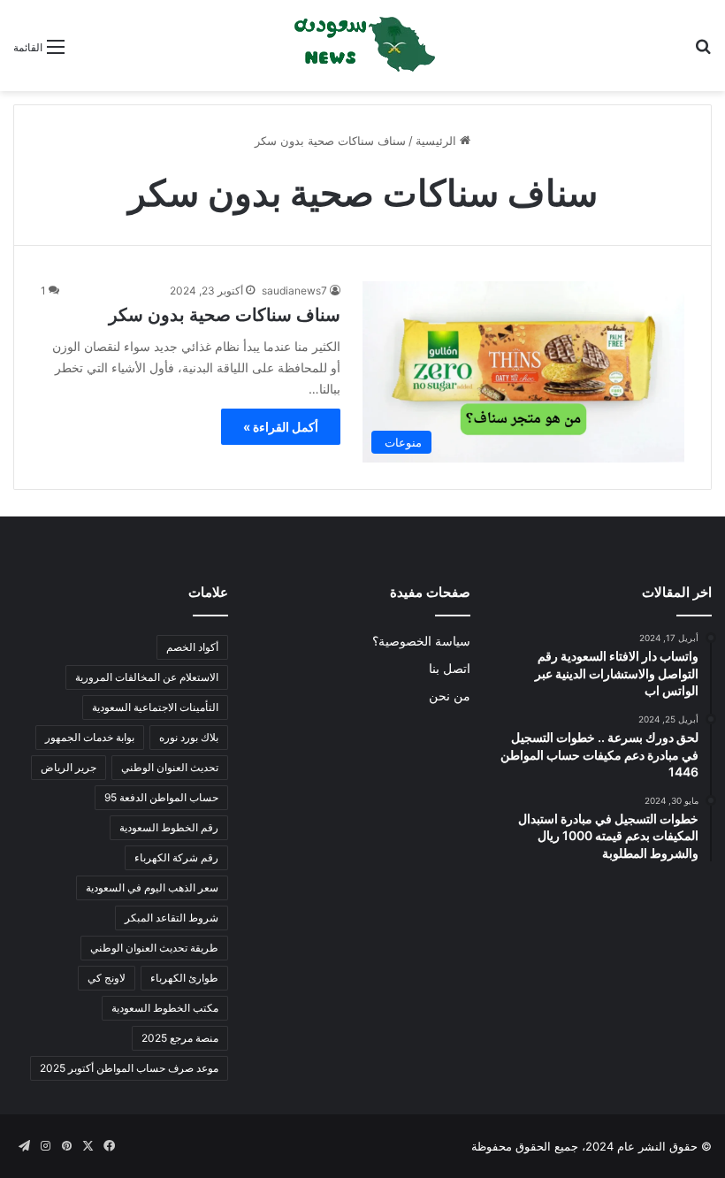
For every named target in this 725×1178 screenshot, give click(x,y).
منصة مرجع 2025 (179, 1037)
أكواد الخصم (192, 647)
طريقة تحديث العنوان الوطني (154, 947)
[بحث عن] (703, 53)
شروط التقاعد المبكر (171, 917)
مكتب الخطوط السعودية (164, 1007)
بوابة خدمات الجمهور (89, 737)
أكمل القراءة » (280, 426)
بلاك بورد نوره (188, 737)
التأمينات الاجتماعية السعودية (155, 707)
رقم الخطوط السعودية (168, 827)
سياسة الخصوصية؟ (421, 641)
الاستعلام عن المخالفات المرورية (146, 677)
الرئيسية (438, 141)
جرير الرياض (68, 767)
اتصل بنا (449, 669)
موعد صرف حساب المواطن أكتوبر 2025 (129, 1068)
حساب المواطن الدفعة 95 (161, 797)
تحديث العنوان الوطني (169, 767)
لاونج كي (107, 977)
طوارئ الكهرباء (184, 977)
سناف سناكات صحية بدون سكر (224, 314)
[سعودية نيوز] (362, 45)
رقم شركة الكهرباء (176, 857)
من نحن (449, 696)
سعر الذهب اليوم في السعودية (152, 887)
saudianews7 (294, 290)
